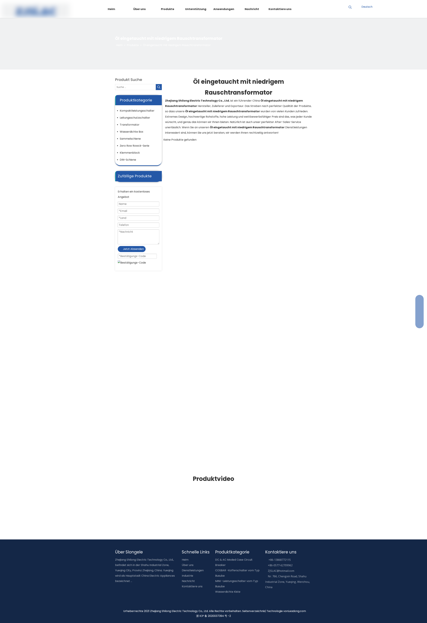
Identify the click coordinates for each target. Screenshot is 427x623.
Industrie (187, 576)
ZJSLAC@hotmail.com (281, 571)
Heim (185, 560)
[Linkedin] (406, 6)
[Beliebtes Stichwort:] (350, 7)
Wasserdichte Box (131, 132)
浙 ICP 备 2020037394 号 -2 (213, 616)
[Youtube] (401, 6)
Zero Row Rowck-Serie (134, 146)
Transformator (129, 125)
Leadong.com (297, 611)
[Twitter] (412, 6)
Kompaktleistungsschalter (137, 111)
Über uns (187, 565)
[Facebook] (395, 6)
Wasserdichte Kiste (227, 592)
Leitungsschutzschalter (135, 118)
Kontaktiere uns (192, 586)
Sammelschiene (130, 139)
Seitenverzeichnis (253, 611)
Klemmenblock (130, 153)
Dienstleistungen (193, 570)
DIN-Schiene (128, 160)
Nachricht (188, 581)
